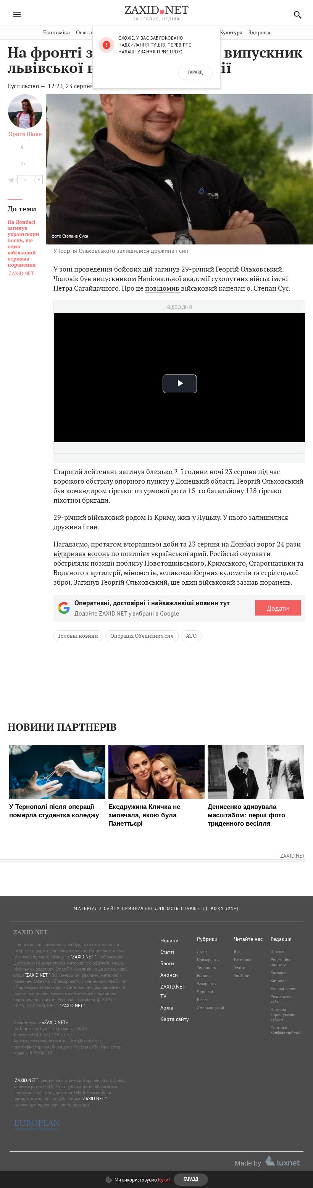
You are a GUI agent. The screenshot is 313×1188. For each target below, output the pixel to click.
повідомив (163, 288)
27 (23, 163)
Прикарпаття (208, 959)
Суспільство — (27, 86)
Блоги (167, 963)
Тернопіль (206, 967)
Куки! (164, 1180)
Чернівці (205, 991)
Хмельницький (210, 1007)
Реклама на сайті (281, 999)
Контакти (279, 980)
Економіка (56, 32)
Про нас (278, 951)
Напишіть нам (283, 988)
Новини (169, 940)
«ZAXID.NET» (55, 1022)
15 (23, 179)
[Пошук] (296, 15)
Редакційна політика (281, 962)
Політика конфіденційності (287, 1030)
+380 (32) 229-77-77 (52, 1034)
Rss (237, 951)
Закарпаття (206, 983)
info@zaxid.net (86, 1040)
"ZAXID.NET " (83, 957)
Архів (166, 1007)
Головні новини (78, 635)
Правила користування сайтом (283, 1014)
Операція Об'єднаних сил (142, 635)
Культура (231, 32)
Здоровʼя (259, 32)
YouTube (241, 975)
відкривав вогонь (81, 553)
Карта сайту (174, 1019)
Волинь (203, 975)
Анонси (169, 974)
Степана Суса (75, 236)
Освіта (84, 32)
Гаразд (195, 73)
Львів (202, 951)
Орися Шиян (25, 133)
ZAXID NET (156, 10)
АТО (191, 635)
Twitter (240, 967)
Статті (167, 951)
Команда (278, 972)
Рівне (202, 999)
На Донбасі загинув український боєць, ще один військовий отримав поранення (23, 243)
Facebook (242, 959)
